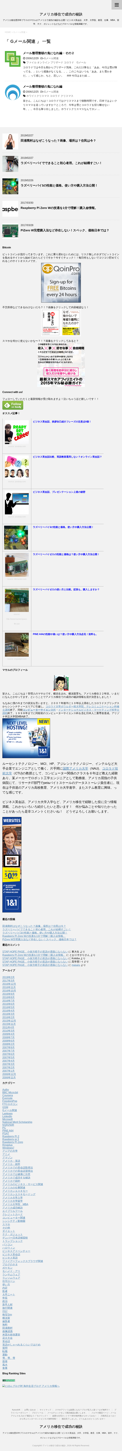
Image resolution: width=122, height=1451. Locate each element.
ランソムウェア (11, 1277)
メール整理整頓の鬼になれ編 (42, 86)
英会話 (6, 1341)
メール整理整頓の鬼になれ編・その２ (48, 53)
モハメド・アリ (11, 1271)
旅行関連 (7, 1308)
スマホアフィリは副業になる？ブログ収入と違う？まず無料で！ (82, 1410)
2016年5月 (8, 1007)
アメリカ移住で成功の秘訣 (61, 14)
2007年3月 (8, 1064)
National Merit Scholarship (17, 1122)
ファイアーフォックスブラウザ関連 (22, 1261)
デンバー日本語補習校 (15, 1237)
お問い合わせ (30, 1410)
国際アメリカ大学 (75, 768)
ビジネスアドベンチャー (16, 1251)
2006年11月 (9, 1077)
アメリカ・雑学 (11, 1164)
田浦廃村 (7, 1328)
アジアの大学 (10, 1151)
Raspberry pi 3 (10, 1139)
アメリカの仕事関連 (13, 1187)
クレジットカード (12, 1214)
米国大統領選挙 (11, 1334)
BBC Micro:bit (10, 1092)
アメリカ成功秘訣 (12, 1207)
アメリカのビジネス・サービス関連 (22, 1184)
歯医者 (6, 1321)
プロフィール (37, 1413)
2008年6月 (8, 1040)
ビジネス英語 (10, 1257)
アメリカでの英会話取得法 (17, 1167)
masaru (76, 965)
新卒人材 (7, 1304)
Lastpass (7, 1113)
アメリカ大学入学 (12, 1197)
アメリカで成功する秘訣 (16, 1177)
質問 (4, 1348)
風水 (4, 1364)
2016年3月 (8, 1014)
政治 (4, 1301)
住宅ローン (8, 1281)
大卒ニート (8, 1294)
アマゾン (7, 1157)
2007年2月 (8, 1067)
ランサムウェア (11, 1274)
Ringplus (7, 1145)
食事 (4, 1368)
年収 (4, 1298)
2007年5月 (8, 1057)
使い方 (6, 1284)
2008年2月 (8, 1044)
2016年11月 (9, 987)
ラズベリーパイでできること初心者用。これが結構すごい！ (61, 163)
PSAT (5, 1133)
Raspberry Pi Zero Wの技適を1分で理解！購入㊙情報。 (59, 208)
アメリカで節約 (11, 1181)
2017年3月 (8, 980)
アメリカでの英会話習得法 (17, 1171)
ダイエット (8, 1231)
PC (4, 1127)
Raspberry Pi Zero (12, 1142)
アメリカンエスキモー (15, 1191)
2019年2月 (8, 977)
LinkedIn (7, 1116)
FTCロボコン (10, 1104)
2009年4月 (8, 1034)
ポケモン (7, 1267)
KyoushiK (16, 1410)
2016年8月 (8, 997)
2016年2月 (8, 1017)
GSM (5, 1107)
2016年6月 (8, 1004)
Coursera (7, 1095)
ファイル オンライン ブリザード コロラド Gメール (56, 62)
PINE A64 (8, 1130)
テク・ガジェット (12, 1234)
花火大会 (7, 1338)
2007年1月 (8, 1070)
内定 (4, 1287)
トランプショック (12, 1241)
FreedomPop (9, 1101)
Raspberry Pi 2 (10, 1136)
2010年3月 (8, 1030)
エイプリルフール (12, 1211)
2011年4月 (8, 1027)
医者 (4, 1291)
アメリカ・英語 (11, 1161)
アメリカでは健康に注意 (16, 1174)
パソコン (7, 1244)
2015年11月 (9, 1024)
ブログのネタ (10, 1264)
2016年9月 (8, 994)
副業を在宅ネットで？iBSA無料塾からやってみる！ (74, 1416)
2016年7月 (8, 1000)
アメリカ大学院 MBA (15, 1204)
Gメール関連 (51, 58)
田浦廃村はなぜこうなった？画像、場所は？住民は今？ (58, 140)
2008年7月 (8, 1037)
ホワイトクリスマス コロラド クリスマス (49, 96)
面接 (4, 1361)
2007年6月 (8, 1054)
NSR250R (8, 1125)
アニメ (6, 1154)
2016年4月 (8, 1010)
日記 (4, 1311)
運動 (4, 1354)
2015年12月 (9, 1020)
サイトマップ (45, 1410)
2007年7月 (8, 1050)
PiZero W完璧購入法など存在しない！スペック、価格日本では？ (65, 230)
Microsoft (7, 1119)
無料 (4, 1324)
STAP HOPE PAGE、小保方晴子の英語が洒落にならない (35, 951)
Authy (5, 1089)
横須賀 (6, 1318)
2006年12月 (9, 1074)
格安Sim (7, 1314)
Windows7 (8, 1147)
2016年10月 (9, 990)
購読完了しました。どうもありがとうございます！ (84, 1419)
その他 (6, 1227)
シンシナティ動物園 (13, 1221)
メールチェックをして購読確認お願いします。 (67, 1413)
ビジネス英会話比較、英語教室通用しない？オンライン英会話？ (67, 456)
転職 (4, 1351)
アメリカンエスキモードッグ (18, 1194)
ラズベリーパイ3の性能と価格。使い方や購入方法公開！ (59, 185)
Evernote (7, 1098)
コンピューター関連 (13, 1217)
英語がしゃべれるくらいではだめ (21, 1344)
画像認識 (7, 1331)
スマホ (6, 1224)
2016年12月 (9, 984)
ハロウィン (8, 1247)
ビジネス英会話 (11, 1254)
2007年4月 (8, 1060)
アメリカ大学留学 (12, 1201)
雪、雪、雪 (8, 1358)
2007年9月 (8, 1047)
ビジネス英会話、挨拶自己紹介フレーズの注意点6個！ (62, 421)
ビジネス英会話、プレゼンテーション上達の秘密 (59, 492)
